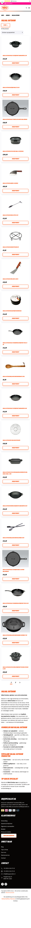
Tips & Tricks (4, 849)
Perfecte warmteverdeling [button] (10, 743)
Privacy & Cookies (6, 832)
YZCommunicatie (10, 892)
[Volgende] (20, 682)
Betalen (3, 829)
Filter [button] (4, 25)
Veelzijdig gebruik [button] (8, 735)
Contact (3, 858)
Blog (2, 847)
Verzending (4, 821)
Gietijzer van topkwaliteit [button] (10, 731)
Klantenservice (5, 855)
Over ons (3, 852)
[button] (26, 8)
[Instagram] (6, 884)
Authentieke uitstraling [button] (9, 739)
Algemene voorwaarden (7, 826)
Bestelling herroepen (8, 835)
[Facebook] (2, 884)
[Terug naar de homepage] (5, 8)
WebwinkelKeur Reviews (8, 899)
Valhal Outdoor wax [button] (12, 782)
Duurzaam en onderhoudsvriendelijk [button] (13, 747)
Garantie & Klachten (6, 823)
